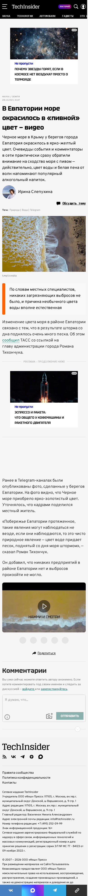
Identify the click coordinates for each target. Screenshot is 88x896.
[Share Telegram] (55, 890)
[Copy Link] (77, 890)
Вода (25, 210)
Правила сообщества (18, 773)
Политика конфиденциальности (26, 778)
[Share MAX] (33, 890)
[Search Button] (76, 6)
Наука (5, 97)
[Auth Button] (83, 6)
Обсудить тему (74, 203)
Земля (16, 97)
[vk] (13, 756)
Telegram (35, 210)
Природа (14, 210)
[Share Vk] (11, 890)
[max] (40, 756)
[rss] (4, 756)
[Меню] (4, 6)
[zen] (31, 756)
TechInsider (26, 7)
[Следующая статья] (44, 729)
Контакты (9, 783)
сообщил (10, 340)
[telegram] (22, 756)
